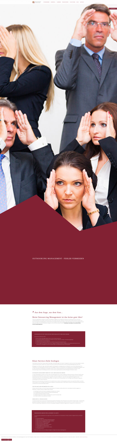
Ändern (10, 439)
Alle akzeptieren (4, 439)
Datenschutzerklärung (83, 436)
